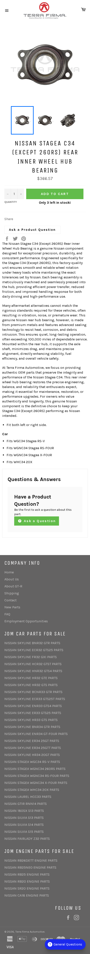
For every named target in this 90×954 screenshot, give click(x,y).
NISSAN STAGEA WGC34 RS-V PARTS (32, 762)
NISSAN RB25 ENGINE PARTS (27, 874)
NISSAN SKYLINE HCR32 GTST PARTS (33, 664)
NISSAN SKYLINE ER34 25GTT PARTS (32, 748)
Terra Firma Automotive (30, 931)
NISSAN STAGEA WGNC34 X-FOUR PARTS (35, 783)
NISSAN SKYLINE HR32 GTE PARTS (31, 678)
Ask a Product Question (32, 230)
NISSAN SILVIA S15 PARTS (24, 832)
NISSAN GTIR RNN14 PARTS (25, 804)
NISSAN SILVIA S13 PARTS (24, 818)
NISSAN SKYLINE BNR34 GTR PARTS (32, 727)
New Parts (12, 607)
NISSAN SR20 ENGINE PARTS (27, 888)
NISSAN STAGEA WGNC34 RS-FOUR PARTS (36, 776)
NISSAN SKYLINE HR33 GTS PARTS (31, 720)
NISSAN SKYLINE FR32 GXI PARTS (30, 657)
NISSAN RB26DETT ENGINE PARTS (30, 860)
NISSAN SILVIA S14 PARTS (24, 825)
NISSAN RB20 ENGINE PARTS (27, 881)
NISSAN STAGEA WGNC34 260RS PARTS (35, 769)
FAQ (7, 614)
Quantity (10, 202)
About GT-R (13, 586)
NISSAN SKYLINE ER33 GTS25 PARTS (32, 713)
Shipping (11, 593)
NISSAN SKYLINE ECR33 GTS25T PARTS (34, 699)
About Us (11, 579)
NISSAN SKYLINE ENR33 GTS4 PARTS (33, 706)
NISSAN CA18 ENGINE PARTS (26, 895)
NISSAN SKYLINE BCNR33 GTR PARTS (33, 692)
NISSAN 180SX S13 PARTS (24, 811)
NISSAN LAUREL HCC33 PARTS (27, 797)
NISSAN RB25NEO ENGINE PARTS (30, 867)
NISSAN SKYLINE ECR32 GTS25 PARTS (33, 650)
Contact (10, 600)
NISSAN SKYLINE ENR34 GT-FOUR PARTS (36, 734)
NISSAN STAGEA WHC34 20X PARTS (31, 790)
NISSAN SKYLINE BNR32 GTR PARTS (32, 643)
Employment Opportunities (26, 621)
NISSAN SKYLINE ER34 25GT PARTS (31, 741)
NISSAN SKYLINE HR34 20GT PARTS (32, 755)
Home (9, 572)
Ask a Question (39, 521)
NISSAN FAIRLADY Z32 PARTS (27, 839)
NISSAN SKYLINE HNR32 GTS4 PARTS (33, 671)
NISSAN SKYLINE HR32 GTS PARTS (31, 685)
